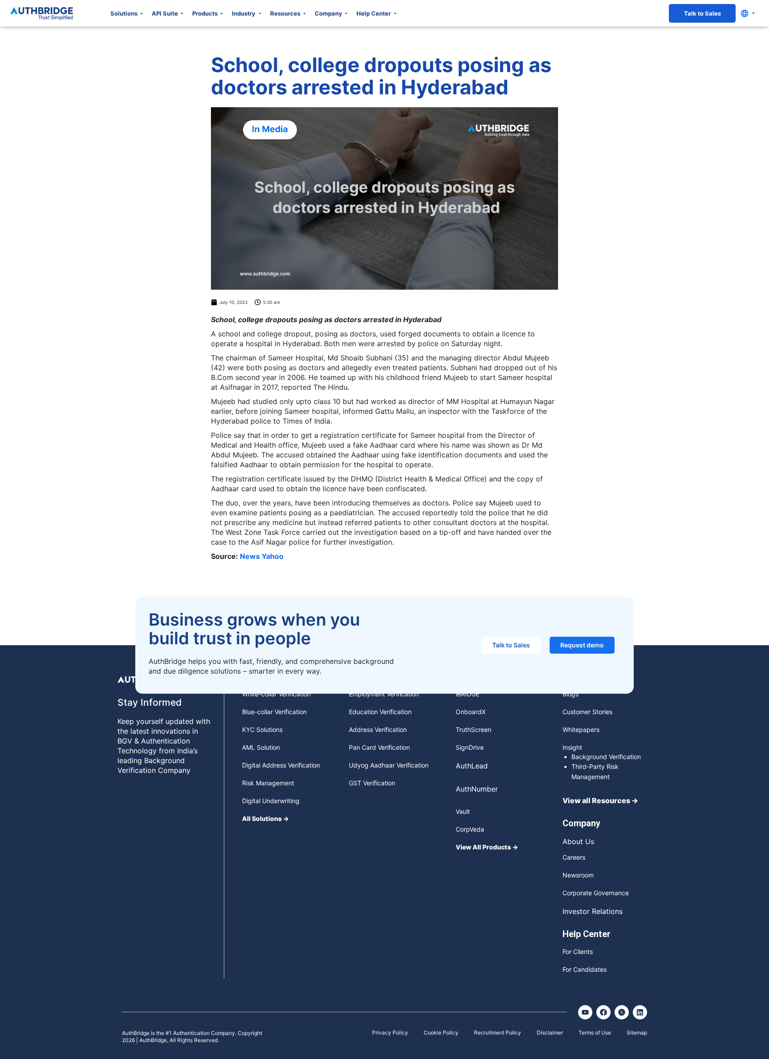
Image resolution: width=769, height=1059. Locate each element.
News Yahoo (261, 556)
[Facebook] (603, 1012)
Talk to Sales (702, 13)
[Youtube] (585, 1012)
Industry (244, 13)
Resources (286, 13)
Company (329, 13)
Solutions (124, 13)
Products (205, 13)
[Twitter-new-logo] (622, 1012)
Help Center (374, 13)
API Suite (165, 13)
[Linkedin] (640, 1012)
